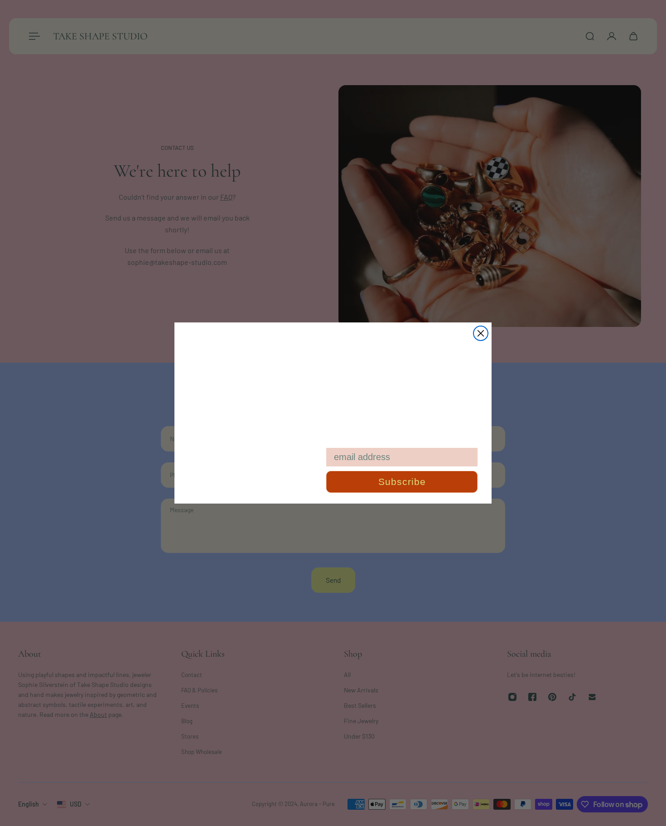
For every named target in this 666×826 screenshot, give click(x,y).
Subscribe (402, 481)
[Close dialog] (480, 333)
